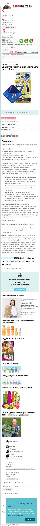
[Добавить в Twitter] (11, 136)
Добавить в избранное (8, 118)
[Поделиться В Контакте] (2, 136)
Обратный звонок (9, 27)
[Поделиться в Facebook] (8, 136)
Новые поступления (12, 472)
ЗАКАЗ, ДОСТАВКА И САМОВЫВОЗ (13, 44)
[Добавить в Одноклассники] (5, 136)
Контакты (9, 467)
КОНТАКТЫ (30, 44)
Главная (8, 477)
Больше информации (15, 515)
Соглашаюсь (30, 519)
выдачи (7, 15)
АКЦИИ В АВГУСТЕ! (8, 42)
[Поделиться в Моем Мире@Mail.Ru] (17, 136)
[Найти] (3, 57)
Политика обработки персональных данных (20, 469)
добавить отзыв (14, 121)
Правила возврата (12, 479)
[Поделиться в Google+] (14, 136)
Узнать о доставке (20, 289)
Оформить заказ (7, 37)
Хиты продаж (10, 474)
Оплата (8, 464)
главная (5, 40)
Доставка (9, 462)
